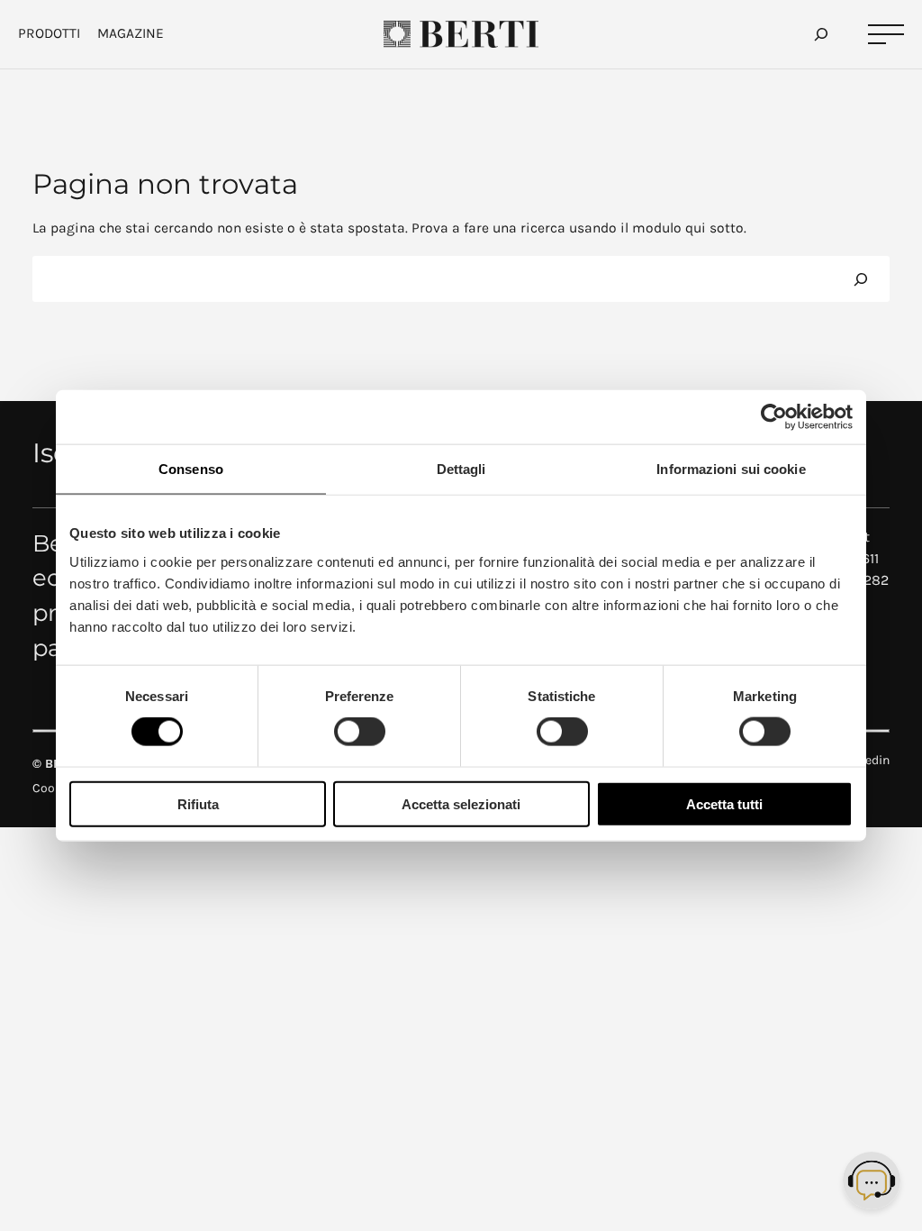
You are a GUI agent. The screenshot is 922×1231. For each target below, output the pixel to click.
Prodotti (49, 33)
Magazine (130, 33)
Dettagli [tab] (461, 469)
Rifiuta (198, 803)
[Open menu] (886, 34)
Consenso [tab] (190, 469)
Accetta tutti (724, 803)
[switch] (359, 731)
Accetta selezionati (461, 803)
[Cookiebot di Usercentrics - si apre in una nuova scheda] (774, 417)
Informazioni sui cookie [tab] (730, 469)
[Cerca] (861, 279)
